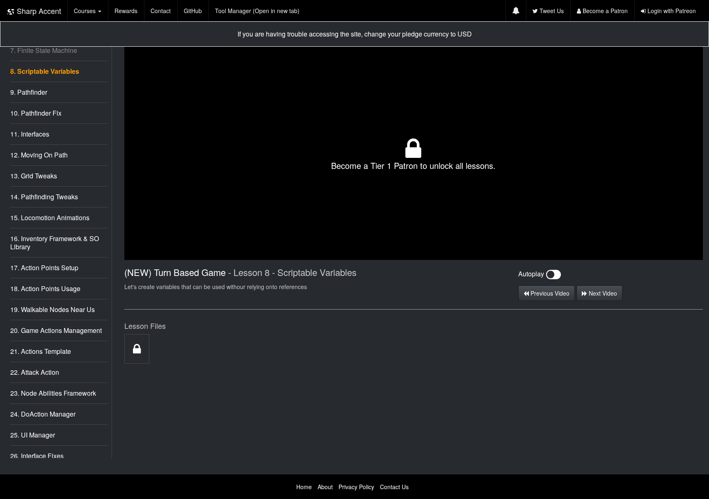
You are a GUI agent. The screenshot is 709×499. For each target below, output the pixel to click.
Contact (161, 11)
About (325, 487)
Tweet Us (551, 11)
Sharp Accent (38, 10)
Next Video (602, 293)
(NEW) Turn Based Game (176, 272)
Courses (85, 11)
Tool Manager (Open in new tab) (257, 11)
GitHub (193, 11)
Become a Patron (604, 11)
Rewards (125, 11)
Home (304, 487)
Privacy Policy (356, 487)
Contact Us (394, 487)
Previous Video (549, 293)
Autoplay (532, 273)
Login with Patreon (671, 11)
